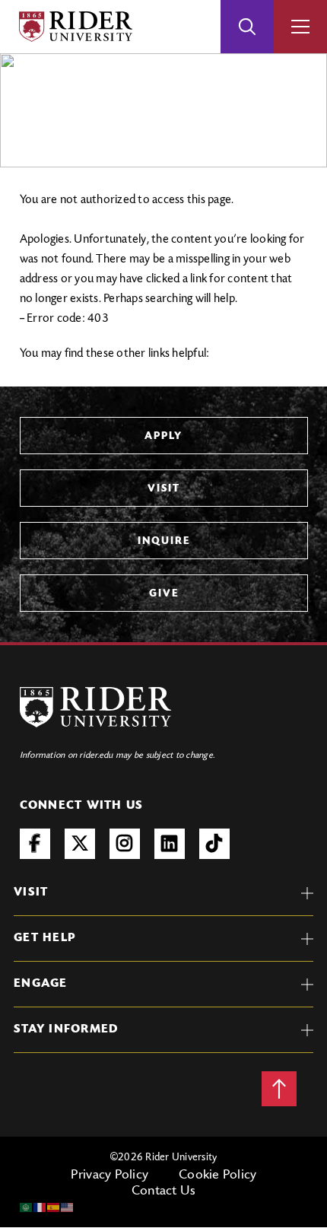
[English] (68, 1207)
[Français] (40, 1207)
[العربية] (26, 1207)
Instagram (125, 844)
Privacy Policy (110, 1175)
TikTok (214, 844)
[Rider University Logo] (96, 707)
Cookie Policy (217, 1175)
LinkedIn (169, 844)
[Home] (75, 26)
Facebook (35, 844)
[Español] (54, 1207)
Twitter (80, 844)
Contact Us (164, 1191)
